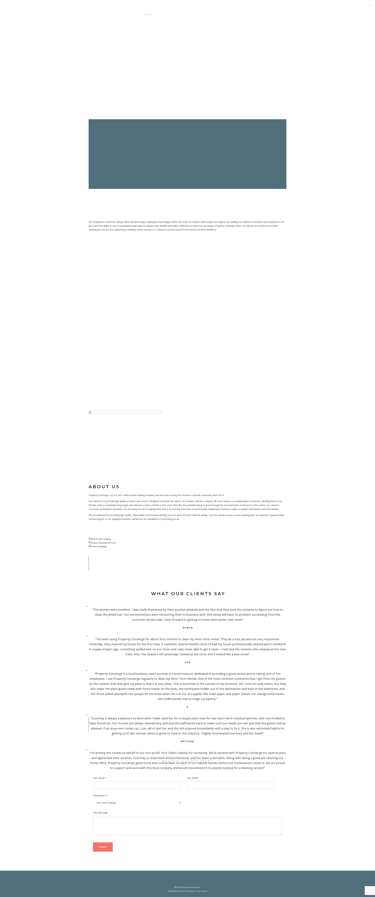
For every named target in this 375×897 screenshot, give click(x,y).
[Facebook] (185, 881)
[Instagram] (190, 881)
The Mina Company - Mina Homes (192, 891)
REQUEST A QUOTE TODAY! (188, 761)
